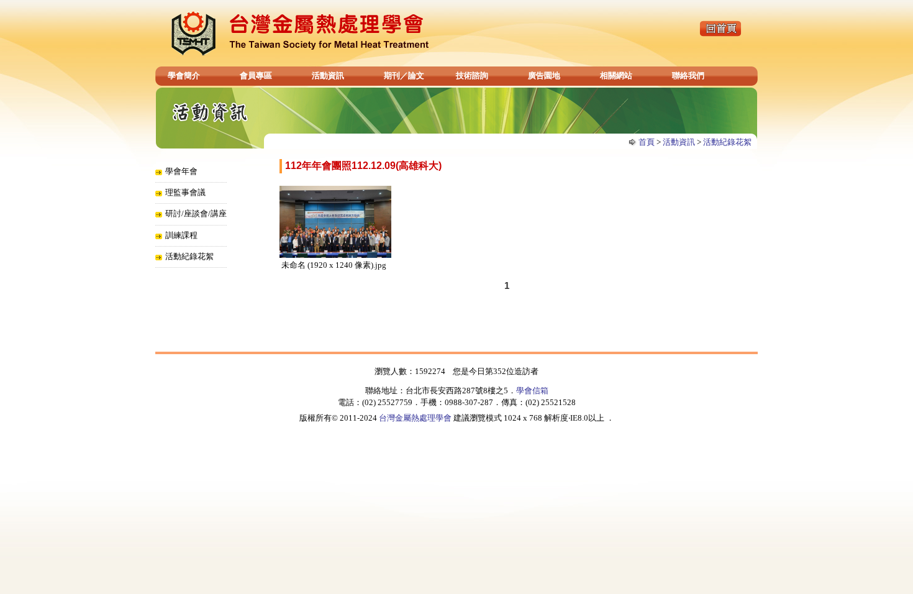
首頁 (646, 142)
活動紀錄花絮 (727, 142)
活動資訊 (328, 75)
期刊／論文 (404, 75)
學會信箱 (532, 390)
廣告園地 (544, 75)
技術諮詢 (472, 75)
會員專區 (256, 75)
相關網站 (616, 75)
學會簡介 (184, 75)
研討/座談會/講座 (196, 213)
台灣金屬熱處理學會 (415, 418)
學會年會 (181, 171)
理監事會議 (185, 192)
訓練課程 (181, 235)
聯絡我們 (688, 75)
